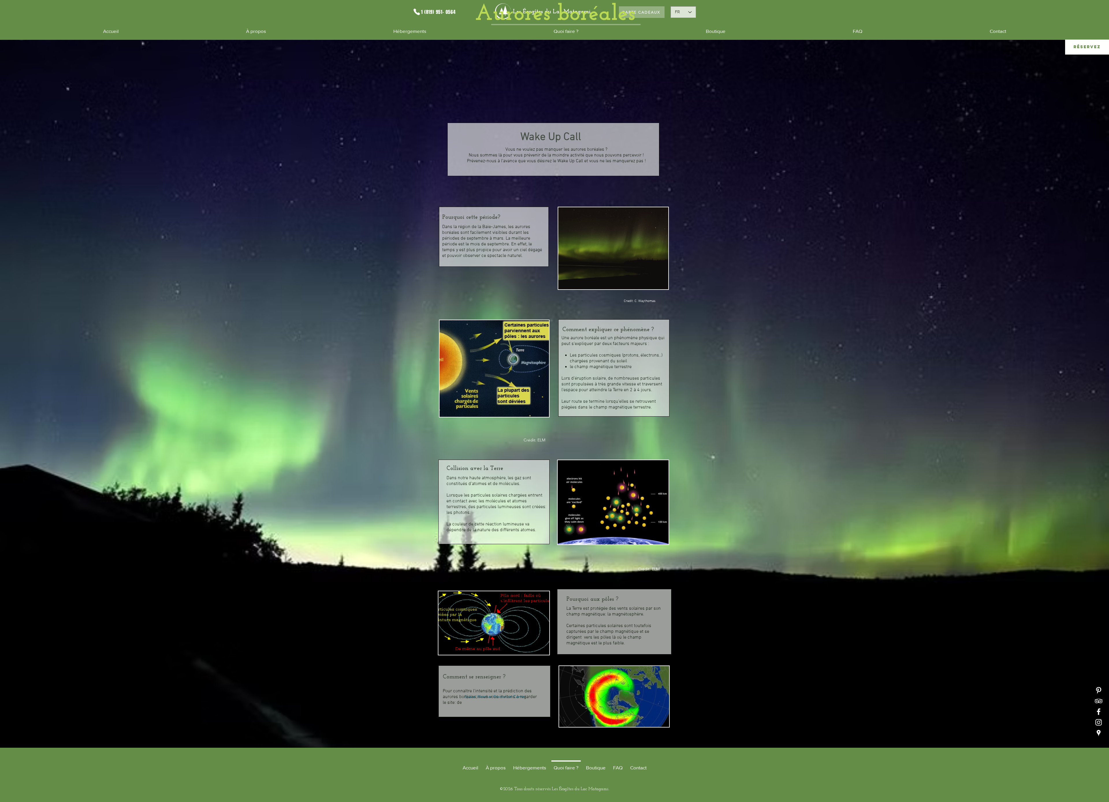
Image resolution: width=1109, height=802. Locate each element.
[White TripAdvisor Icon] (1098, 701)
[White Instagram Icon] (1098, 722)
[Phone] (416, 11)
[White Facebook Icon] (1098, 711)
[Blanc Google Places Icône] (1098, 733)
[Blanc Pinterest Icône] (1098, 690)
